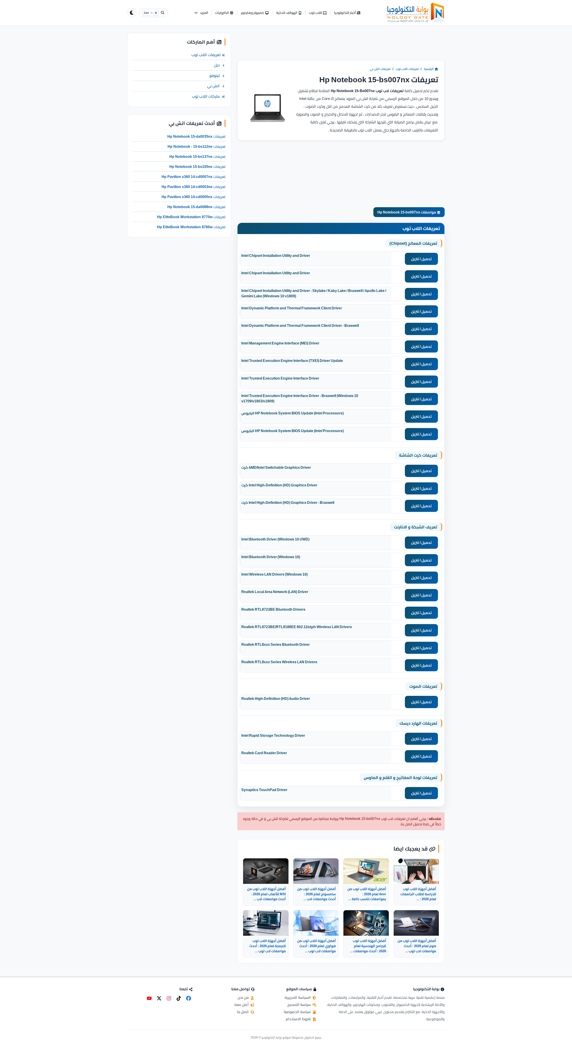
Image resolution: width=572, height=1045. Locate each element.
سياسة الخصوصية (298, 1011)
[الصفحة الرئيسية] (416, 13)
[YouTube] (149, 998)
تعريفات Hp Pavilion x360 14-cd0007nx (193, 176)
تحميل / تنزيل (421, 258)
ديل (217, 65)
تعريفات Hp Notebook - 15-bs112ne (196, 146)
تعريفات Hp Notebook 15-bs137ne (197, 156)
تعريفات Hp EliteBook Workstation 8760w (191, 227)
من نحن (244, 997)
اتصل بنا (243, 1011)
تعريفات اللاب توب (407, 69)
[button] (201, 12)
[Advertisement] (341, 46)
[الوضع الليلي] (131, 12)
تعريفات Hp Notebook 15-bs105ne (197, 166)
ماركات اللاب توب (206, 96)
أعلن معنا (242, 1004)
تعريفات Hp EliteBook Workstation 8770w (191, 217)
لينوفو (214, 75)
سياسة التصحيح (299, 1004)
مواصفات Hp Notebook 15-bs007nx (407, 212)
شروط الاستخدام (299, 1018)
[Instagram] (168, 998)
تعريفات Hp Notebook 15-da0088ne (196, 206)
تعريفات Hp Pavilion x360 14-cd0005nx (193, 196)
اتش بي (213, 86)
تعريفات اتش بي (380, 69)
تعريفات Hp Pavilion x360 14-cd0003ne (193, 186)
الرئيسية (429, 69)
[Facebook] (188, 998)
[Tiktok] (178, 998)
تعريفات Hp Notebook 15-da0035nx (196, 136)
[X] (159, 998)
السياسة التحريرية (298, 997)
